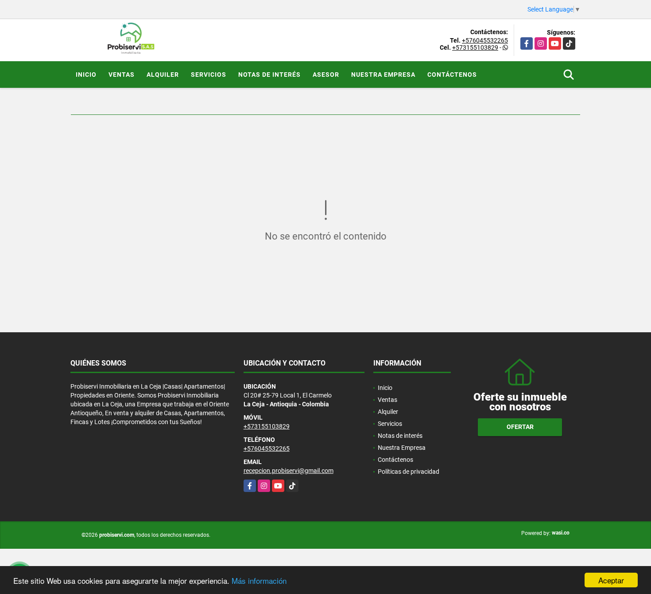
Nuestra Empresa (383, 74)
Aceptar (611, 580)
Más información (259, 580)
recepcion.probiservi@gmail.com (288, 470)
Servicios (208, 74)
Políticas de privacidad (408, 471)
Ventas (121, 74)
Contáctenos (452, 74)
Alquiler (163, 74)
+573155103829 (475, 47)
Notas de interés (269, 74)
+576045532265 (485, 40)
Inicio (86, 74)
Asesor (326, 74)
